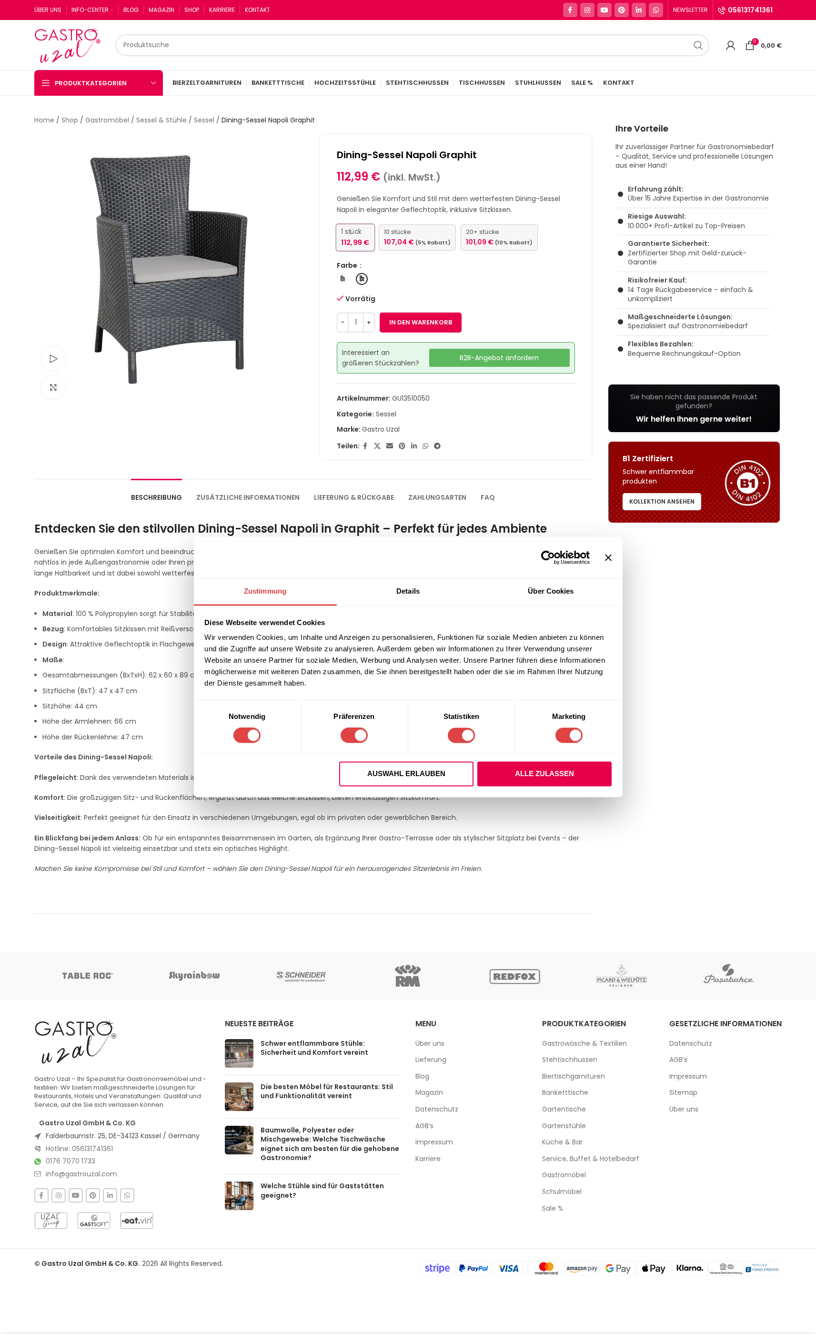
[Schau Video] (53, 359)
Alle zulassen (544, 773)
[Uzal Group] (51, 1220)
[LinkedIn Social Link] (639, 10)
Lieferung (430, 1059)
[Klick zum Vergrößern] (53, 387)
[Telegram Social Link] (437, 446)
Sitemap (683, 1092)
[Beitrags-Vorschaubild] (239, 1053)
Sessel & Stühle (161, 120)
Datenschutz (436, 1109)
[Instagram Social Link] (587, 10)
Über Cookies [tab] (551, 591)
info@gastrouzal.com (81, 1174)
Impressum (434, 1142)
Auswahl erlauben (406, 773)
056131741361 (750, 10)
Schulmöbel (562, 1191)
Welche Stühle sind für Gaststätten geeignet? (322, 1190)
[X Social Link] (377, 446)
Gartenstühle (564, 1126)
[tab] (156, 493)
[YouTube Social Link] (604, 10)
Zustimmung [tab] (265, 591)
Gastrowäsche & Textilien (584, 1043)
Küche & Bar (562, 1142)
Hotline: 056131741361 (79, 1148)
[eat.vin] (136, 1220)
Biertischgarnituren (573, 1076)
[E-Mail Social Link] (389, 446)
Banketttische (565, 1092)
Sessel (204, 120)
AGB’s (424, 1126)
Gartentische (564, 1109)
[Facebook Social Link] (570, 10)
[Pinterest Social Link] (622, 10)
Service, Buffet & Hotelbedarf (590, 1158)
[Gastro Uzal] (76, 1041)
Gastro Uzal (381, 429)
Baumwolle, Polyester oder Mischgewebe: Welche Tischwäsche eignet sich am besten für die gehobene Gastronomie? (330, 1144)
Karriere (428, 1158)
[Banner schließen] (608, 557)
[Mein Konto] (730, 45)
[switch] (354, 735)
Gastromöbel (107, 120)
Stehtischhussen (569, 1059)
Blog (422, 1076)
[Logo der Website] (70, 44)
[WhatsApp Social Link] (656, 10)
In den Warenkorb (420, 322)
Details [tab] (408, 591)
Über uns (429, 1043)
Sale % (552, 1208)
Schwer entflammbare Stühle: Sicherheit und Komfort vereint (314, 1048)
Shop (69, 120)
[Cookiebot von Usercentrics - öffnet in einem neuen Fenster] (548, 557)
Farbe (348, 265)
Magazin (429, 1092)
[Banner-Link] (694, 408)
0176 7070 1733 (70, 1161)
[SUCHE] (698, 45)
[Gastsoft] (94, 1220)
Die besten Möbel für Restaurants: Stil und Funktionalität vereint (327, 1091)
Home (44, 120)
